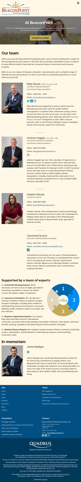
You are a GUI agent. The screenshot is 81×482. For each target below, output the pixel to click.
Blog (3, 407)
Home (4, 391)
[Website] (28, 352)
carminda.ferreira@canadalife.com (48, 246)
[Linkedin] (31, 101)
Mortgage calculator (11, 422)
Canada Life (65, 474)
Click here (23, 471)
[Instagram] (35, 101)
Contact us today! (40, 38)
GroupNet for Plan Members (54, 397)
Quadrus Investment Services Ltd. (39, 457)
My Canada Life (50, 391)
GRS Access (48, 400)
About (4, 394)
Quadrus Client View (51, 394)
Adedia (44, 479)
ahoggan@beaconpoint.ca (44, 151)
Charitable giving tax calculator (15, 434)
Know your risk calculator (13, 428)
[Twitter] (28, 101)
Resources (5, 404)
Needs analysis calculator (13, 431)
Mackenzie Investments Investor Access (58, 404)
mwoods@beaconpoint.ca (44, 97)
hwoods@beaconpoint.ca (44, 205)
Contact (4, 410)
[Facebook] (43, 435)
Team (3, 397)
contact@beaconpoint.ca (55, 433)
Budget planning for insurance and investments (20, 425)
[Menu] (78, 3)
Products (5, 400)
